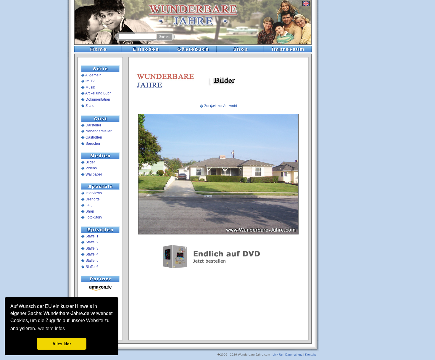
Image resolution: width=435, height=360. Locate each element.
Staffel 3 (92, 248)
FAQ (89, 205)
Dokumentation (98, 99)
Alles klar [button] (61, 343)
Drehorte (93, 199)
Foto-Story (94, 217)
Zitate (90, 106)
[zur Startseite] (97, 33)
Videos (91, 168)
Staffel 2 (92, 242)
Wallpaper (94, 174)
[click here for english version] (306, 6)
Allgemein (93, 75)
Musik (90, 87)
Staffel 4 (92, 254)
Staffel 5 (92, 260)
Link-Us (278, 354)
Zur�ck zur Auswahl (220, 106)
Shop (90, 211)
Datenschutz (293, 354)
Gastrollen (94, 137)
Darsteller (93, 125)
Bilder (90, 162)
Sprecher (93, 144)
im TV (90, 81)
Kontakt (310, 354)
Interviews (94, 193)
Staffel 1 (92, 236)
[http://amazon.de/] (100, 291)
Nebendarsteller (99, 131)
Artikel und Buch (98, 93)
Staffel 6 (92, 267)
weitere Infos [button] (51, 328)
